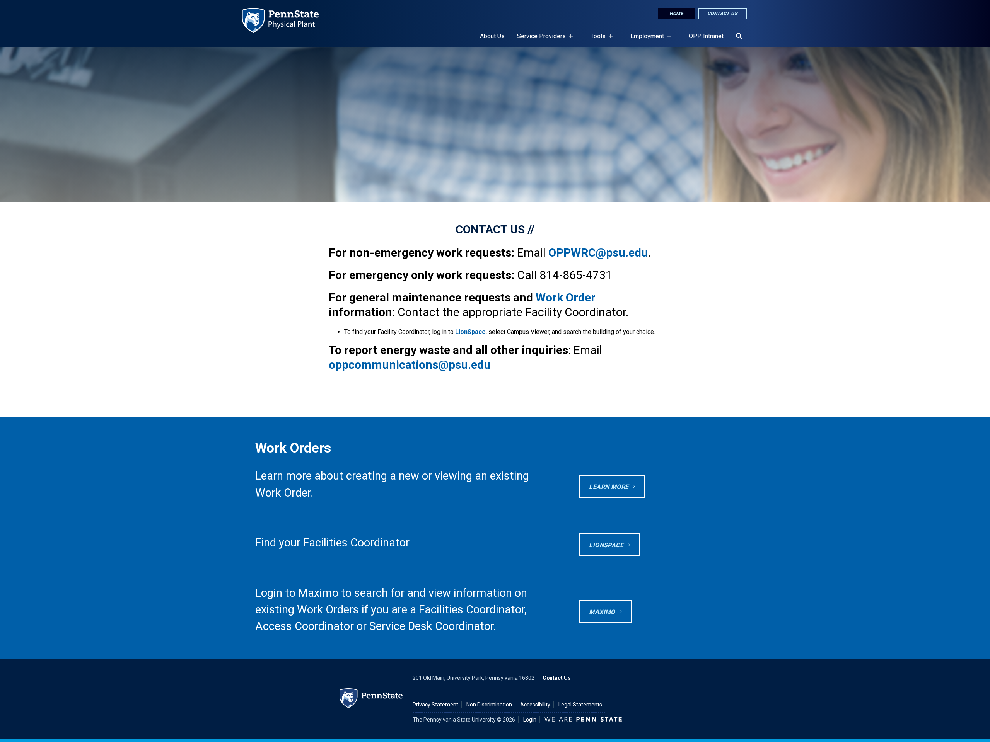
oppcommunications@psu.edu (410, 364)
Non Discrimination (489, 704)
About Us (492, 36)
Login (529, 719)
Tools (595, 39)
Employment (644, 39)
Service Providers (538, 39)
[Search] (739, 36)
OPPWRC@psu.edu (598, 252)
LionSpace (470, 331)
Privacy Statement (435, 704)
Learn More (608, 486)
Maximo (602, 612)
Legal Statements (580, 704)
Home (676, 13)
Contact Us (722, 13)
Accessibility (535, 704)
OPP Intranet (706, 36)
